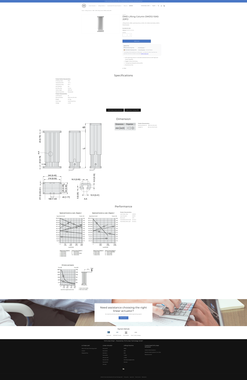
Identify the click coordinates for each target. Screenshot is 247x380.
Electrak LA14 (105, 357)
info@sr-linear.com (144, 53)
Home (83, 10)
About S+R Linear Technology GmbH (89, 348)
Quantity (124, 32)
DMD (93, 10)
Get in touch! (123, 317)
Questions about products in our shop (153, 352)
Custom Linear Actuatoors (150, 350)
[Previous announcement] (82, 1)
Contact (83, 350)
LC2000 (125, 357)
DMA (125, 353)
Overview (104, 364)
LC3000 (125, 355)
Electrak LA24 (105, 359)
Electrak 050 (105, 362)
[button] (92, 5)
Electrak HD (105, 348)
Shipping (124, 30)
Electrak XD (105, 350)
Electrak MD (105, 355)
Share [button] (125, 68)
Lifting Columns (88, 10)
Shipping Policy (85, 353)
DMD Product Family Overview (115, 110)
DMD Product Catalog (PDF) (132, 110)
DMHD (125, 348)
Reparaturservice (148, 354)
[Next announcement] (164, 1)
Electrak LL (105, 353)
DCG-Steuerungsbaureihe (129, 359)
